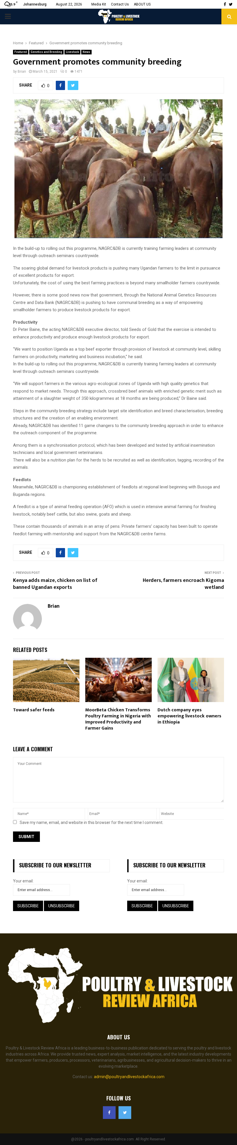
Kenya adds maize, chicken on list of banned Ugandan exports (55, 584)
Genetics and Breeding (46, 52)
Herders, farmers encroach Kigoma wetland (183, 584)
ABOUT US (142, 4)
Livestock (72, 52)
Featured (20, 52)
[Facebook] (109, 1112)
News (86, 52)
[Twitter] (124, 1112)
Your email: (23, 881)
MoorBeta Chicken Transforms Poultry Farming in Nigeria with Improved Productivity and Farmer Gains (118, 719)
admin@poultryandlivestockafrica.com (129, 1076)
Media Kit (98, 4)
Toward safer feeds (34, 710)
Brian (22, 71)
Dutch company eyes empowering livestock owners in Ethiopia (189, 716)
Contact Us (120, 4)
